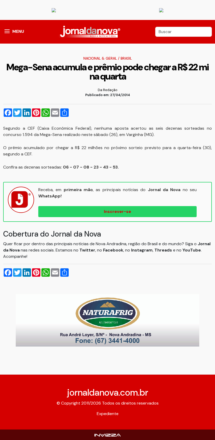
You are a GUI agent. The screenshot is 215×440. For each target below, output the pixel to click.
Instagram (142, 250)
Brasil (126, 58)
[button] (7, 32)
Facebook (113, 250)
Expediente (108, 413)
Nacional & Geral (100, 58)
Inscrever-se (117, 211)
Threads (163, 250)
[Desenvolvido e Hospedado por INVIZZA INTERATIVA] (107, 434)
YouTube (191, 250)
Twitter (87, 250)
